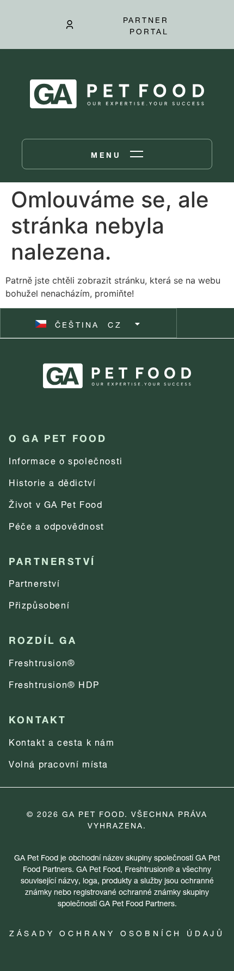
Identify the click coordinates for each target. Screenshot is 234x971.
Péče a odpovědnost (56, 525)
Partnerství (34, 582)
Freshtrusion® (42, 661)
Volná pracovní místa (58, 762)
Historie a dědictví (52, 481)
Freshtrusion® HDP (54, 683)
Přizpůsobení (39, 603)
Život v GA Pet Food (55, 503)
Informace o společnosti (66, 459)
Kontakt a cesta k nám (62, 741)
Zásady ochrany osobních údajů (117, 932)
